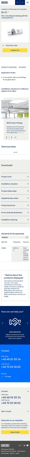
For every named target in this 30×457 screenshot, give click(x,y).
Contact (4, 391)
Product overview (9, 67)
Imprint (17, 453)
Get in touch (6, 411)
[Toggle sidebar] (22, 2)
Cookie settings (5, 453)
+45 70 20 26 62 (10, 366)
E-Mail (6, 296)
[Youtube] (27, 445)
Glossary (12, 453)
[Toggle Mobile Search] (17, 2)
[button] (6, 137)
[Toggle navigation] (27, 2)
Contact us (15, 50)
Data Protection (21, 451)
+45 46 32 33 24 (11, 359)
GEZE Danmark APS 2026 (7, 449)
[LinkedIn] (24, 445)
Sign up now (14, 432)
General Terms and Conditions (8, 451)
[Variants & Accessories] (15, 238)
